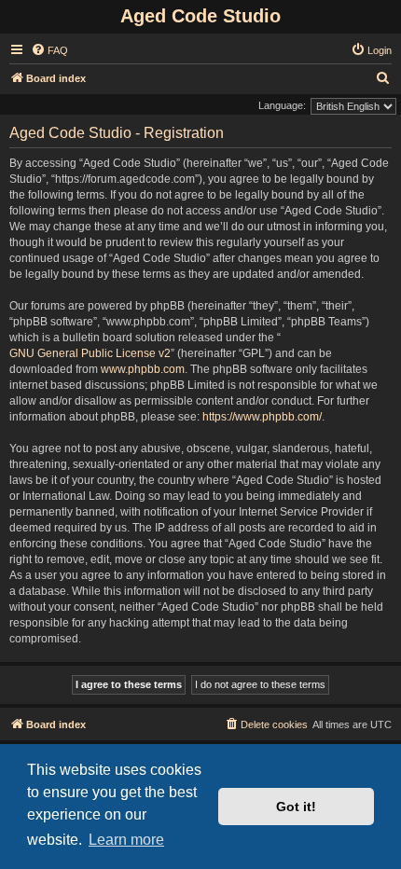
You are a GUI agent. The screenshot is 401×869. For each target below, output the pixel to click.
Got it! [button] (296, 806)
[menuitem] (49, 50)
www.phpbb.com (143, 369)
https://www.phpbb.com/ (262, 416)
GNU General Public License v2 (90, 353)
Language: (282, 105)
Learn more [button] (126, 840)
